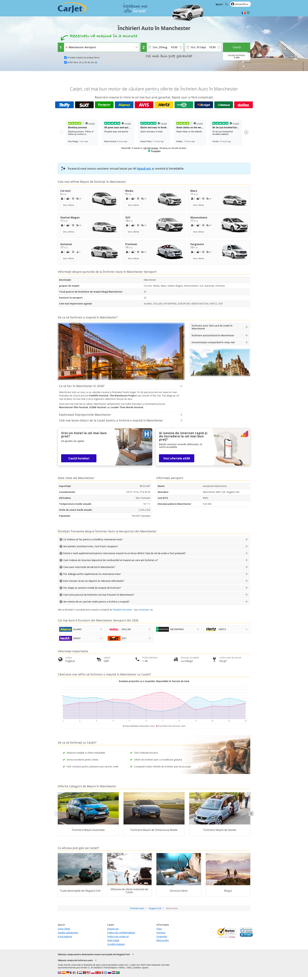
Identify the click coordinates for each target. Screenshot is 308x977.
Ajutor (219, 4)
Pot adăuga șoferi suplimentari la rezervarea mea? (92, 573)
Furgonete (161, 936)
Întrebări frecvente (122, 609)
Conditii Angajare (116, 944)
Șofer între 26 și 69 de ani (80, 62)
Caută (237, 47)
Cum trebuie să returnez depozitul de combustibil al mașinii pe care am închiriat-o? (110, 560)
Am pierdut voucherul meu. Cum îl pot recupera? (90, 546)
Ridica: (68, 45)
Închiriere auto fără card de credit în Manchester (212, 327)
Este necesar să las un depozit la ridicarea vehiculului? (93, 580)
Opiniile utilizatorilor (68, 932)
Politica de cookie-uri (118, 936)
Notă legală (113, 940)
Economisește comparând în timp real (213, 342)
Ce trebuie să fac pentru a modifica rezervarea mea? (93, 539)
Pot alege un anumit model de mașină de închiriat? (92, 587)
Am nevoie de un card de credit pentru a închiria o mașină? (96, 601)
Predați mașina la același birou (83, 57)
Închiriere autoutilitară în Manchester (213, 335)
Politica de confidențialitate (121, 932)
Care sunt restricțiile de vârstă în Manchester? (89, 567)
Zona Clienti (64, 928)
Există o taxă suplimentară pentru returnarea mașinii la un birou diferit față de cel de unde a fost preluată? (124, 553)
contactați (143, 609)
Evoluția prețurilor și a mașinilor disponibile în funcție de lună (154, 681)
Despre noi (113, 928)
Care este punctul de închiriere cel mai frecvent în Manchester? (98, 594)
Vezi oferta (68, 205)
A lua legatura (65, 936)
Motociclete (162, 940)
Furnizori (160, 932)
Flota (159, 928)
